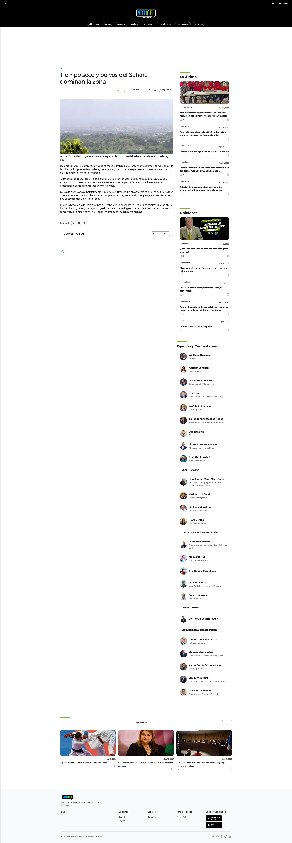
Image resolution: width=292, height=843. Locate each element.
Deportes (148, 24)
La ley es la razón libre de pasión (196, 326)
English (122, 821)
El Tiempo (199, 24)
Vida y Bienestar (182, 24)
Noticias (107, 24)
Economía (121, 24)
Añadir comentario (160, 234)
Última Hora (94, 24)
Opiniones (134, 24)
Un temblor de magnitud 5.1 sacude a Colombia (204, 151)
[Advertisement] (146, 44)
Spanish (122, 817)
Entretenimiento (164, 24)
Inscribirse (283, 4)
